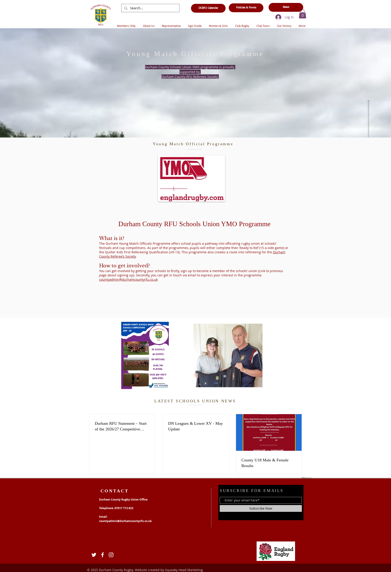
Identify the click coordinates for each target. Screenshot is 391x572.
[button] (302, 14)
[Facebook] (102, 555)
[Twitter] (94, 555)
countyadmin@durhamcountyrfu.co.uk (128, 279)
